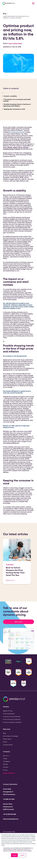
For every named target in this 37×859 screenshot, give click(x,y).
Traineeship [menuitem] (6, 761)
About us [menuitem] (6, 756)
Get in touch (24, 622)
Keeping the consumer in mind (14, 109)
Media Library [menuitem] (7, 739)
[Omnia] (13, 3)
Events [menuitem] (5, 742)
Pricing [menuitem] (5, 770)
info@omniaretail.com (10, 819)
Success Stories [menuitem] (7, 745)
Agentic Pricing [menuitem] (7, 711)
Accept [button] (14, 855)
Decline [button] (22, 855)
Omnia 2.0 (11, 773)
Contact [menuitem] (5, 767)
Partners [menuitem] (5, 764)
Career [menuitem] (5, 758)
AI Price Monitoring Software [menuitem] (11, 719)
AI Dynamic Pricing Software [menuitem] (11, 716)
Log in (5, 773)
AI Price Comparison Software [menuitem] (12, 722)
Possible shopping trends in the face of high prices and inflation (17, 105)
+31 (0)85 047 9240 (9, 799)
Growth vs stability (10, 96)
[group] (17, 562)
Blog (4, 14)
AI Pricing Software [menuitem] (9, 714)
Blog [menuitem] (4, 733)
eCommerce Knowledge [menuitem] (10, 736)
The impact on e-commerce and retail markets (17, 100)
